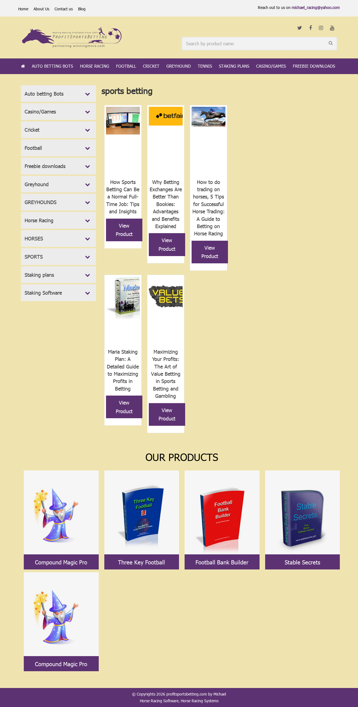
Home (23, 8)
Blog (82, 8)
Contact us (64, 8)
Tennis (205, 66)
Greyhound (178, 66)
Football (126, 66)
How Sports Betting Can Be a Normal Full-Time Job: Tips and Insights (122, 197)
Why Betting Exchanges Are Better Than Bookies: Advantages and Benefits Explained (166, 204)
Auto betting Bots (52, 66)
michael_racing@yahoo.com (316, 7)
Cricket (151, 66)
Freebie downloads (314, 66)
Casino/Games (271, 66)
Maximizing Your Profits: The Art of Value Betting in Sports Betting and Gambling (165, 373)
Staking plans (234, 66)
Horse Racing (94, 66)
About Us (41, 8)
